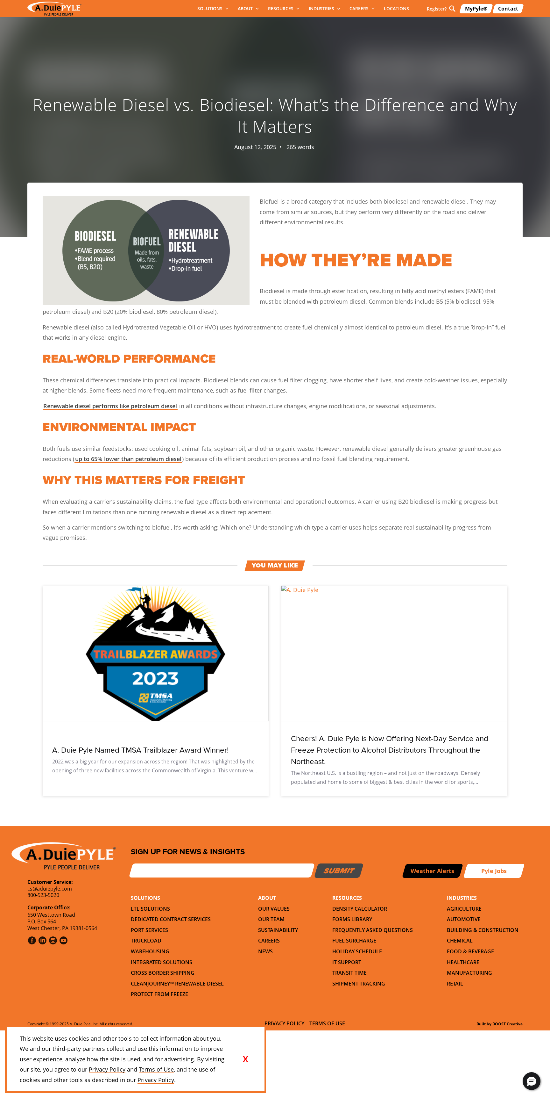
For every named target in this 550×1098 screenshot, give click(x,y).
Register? (437, 9)
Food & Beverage (470, 951)
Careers (359, 8)
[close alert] (245, 1059)
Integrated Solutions (161, 962)
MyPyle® (476, 8)
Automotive (464, 919)
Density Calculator (359, 908)
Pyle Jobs (494, 871)
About (245, 8)
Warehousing (150, 951)
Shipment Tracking (358, 983)
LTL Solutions (150, 908)
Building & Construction (482, 930)
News (265, 951)
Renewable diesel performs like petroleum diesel (110, 406)
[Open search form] (452, 8)
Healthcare (463, 962)
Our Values (274, 908)
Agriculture (464, 908)
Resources (280, 8)
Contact (508, 8)
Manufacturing (469, 972)
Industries (321, 8)
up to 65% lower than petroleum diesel (128, 459)
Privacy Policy (284, 1023)
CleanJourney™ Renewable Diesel (177, 983)
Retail (455, 983)
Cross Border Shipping (162, 972)
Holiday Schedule (357, 951)
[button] (531, 1081)
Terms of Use (327, 1023)
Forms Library (352, 919)
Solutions (209, 8)
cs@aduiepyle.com (49, 888)
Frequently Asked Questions (372, 930)
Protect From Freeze (159, 994)
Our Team (271, 919)
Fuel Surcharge (354, 940)
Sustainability (278, 930)
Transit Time (349, 972)
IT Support (346, 962)
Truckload (146, 940)
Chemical (460, 940)
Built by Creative (499, 1024)
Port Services (149, 930)
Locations (396, 8)
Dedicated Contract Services (171, 919)
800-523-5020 (43, 895)
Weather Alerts (432, 871)
